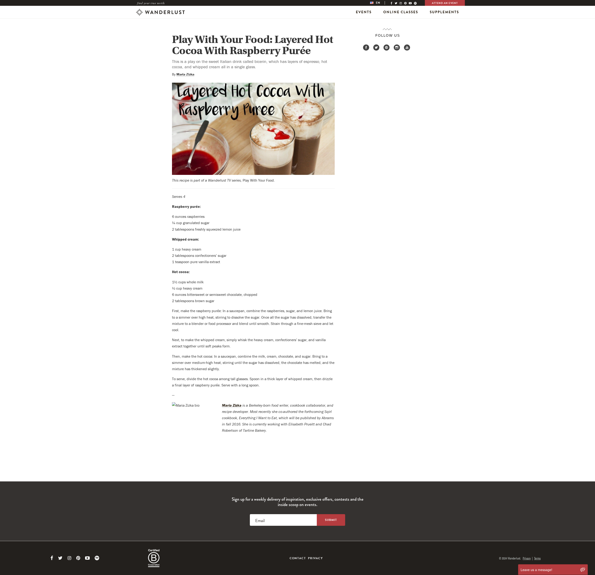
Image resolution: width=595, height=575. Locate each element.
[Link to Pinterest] (78, 558)
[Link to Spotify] (97, 558)
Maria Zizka (185, 74)
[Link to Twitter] (60, 558)
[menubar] (380, 3)
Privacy (315, 558)
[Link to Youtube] (87, 558)
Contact (298, 558)
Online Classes (400, 12)
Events (364, 12)
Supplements (444, 12)
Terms (537, 558)
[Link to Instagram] (69, 558)
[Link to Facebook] (51, 558)
